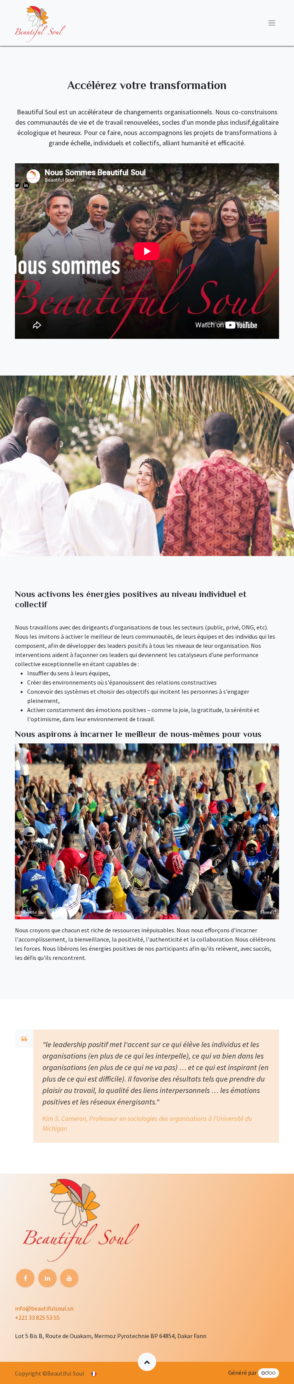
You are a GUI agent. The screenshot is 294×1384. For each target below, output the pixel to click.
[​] (25, 1278)
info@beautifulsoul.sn (44, 1308)
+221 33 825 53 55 (37, 1317)
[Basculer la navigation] (272, 23)
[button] (147, 1362)
